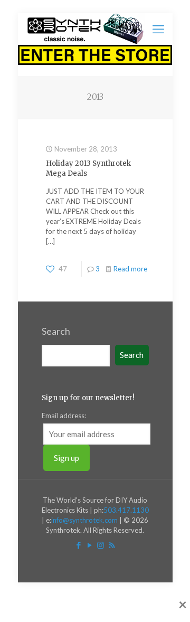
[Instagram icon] (100, 545)
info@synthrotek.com (84, 520)
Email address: (64, 415)
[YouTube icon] (89, 545)
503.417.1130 (126, 510)
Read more (130, 269)
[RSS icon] (112, 545)
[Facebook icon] (78, 545)
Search (56, 331)
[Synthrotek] (85, 29)
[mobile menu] (158, 29)
